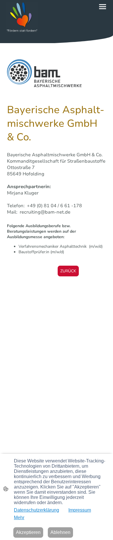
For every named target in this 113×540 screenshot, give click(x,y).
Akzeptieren (28, 532)
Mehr (19, 517)
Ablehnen (60, 532)
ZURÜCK (68, 271)
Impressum (79, 510)
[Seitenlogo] (22, 17)
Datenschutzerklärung (36, 510)
